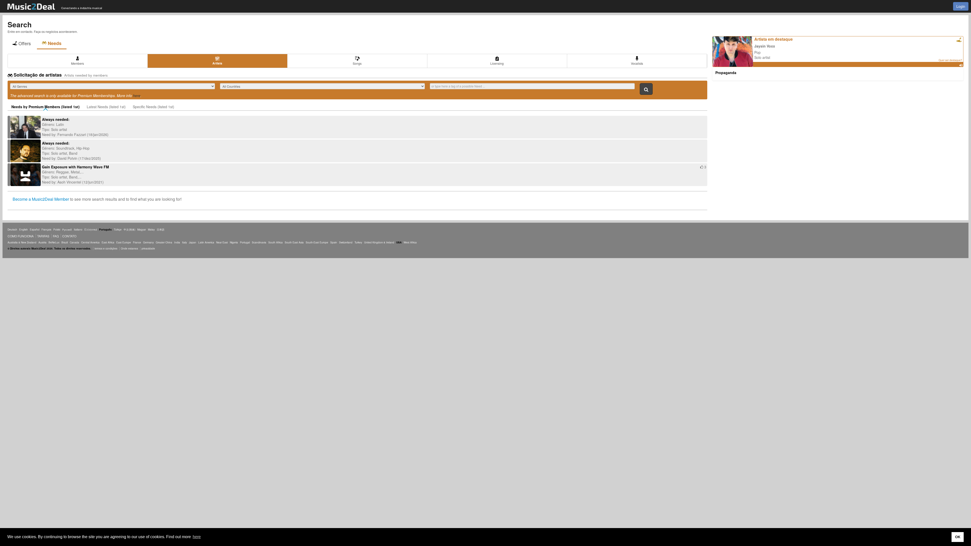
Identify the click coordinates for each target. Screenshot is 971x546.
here (136, 95)
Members (77, 63)
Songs (357, 63)
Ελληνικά (90, 229)
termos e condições (106, 248)
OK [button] (957, 537)
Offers (24, 43)
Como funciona (21, 236)
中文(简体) (129, 229)
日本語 (160, 229)
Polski (56, 229)
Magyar (141, 229)
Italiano (78, 229)
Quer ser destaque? (950, 60)
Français (46, 229)
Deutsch (12, 229)
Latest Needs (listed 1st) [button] (106, 106)
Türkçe (118, 229)
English (23, 229)
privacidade (148, 248)
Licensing (497, 63)
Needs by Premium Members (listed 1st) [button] (45, 106)
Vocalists (637, 63)
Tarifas (43, 236)
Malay (151, 229)
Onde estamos (129, 248)
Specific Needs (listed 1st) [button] (153, 106)
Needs (54, 43)
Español (34, 229)
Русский (67, 229)
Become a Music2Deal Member (41, 199)
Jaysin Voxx (764, 46)
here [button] (197, 537)
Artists (217, 63)
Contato (69, 236)
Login (960, 6)
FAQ (56, 236)
